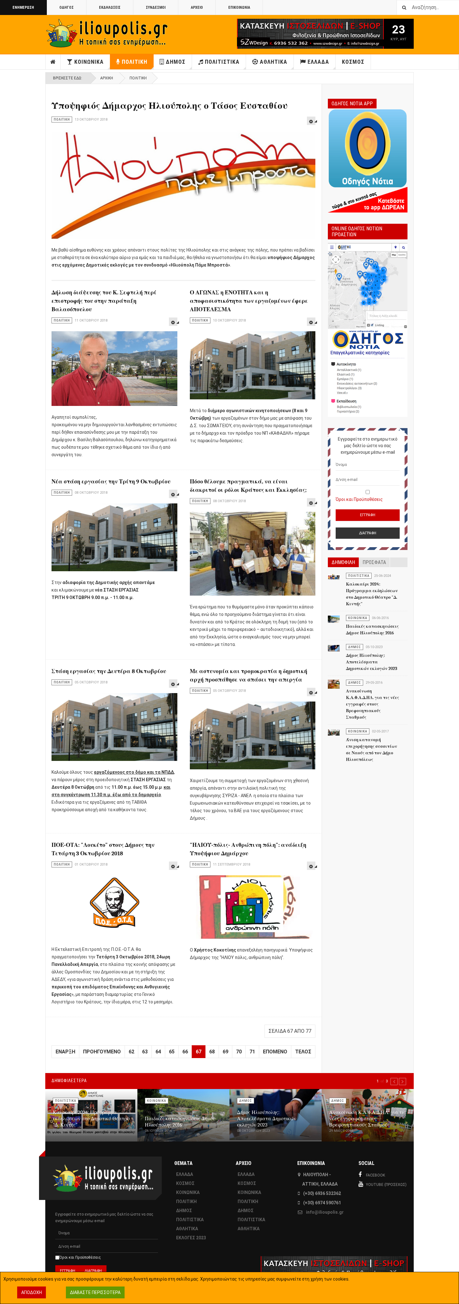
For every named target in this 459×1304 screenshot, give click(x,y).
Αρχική (106, 78)
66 (185, 1052)
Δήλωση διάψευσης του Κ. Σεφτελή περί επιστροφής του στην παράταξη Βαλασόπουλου (104, 301)
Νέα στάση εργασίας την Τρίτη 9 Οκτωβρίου (111, 481)
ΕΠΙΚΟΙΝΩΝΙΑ (239, 7)
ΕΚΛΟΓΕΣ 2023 (191, 1237)
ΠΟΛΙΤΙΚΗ (134, 61)
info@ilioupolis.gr (325, 1212)
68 (212, 1052)
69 (225, 1052)
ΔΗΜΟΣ (175, 61)
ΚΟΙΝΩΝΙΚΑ (89, 61)
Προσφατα (374, 562)
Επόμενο (275, 1052)
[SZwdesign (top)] (291, 34)
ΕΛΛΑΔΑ (318, 61)
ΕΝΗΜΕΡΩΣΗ (23, 7)
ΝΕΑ (53, 61)
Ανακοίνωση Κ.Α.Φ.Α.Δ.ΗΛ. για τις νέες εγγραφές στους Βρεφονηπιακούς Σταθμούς (372, 704)
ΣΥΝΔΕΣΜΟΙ (155, 7)
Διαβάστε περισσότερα (95, 1292)
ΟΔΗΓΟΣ (66, 7)
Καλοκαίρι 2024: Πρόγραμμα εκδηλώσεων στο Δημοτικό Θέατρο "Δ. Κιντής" (91, 1119)
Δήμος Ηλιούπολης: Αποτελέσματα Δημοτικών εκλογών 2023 (371, 662)
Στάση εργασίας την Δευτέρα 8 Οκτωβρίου (109, 671)
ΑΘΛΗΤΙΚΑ (273, 61)
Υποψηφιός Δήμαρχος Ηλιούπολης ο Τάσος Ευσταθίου (170, 105)
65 (172, 1052)
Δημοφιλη (343, 562)
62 (131, 1052)
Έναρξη (65, 1052)
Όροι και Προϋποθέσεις (359, 499)
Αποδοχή (31, 1292)
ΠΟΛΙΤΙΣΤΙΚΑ (222, 61)
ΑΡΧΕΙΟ (197, 7)
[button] (394, 1081)
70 (239, 1052)
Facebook (375, 1175)
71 (252, 1052)
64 (158, 1052)
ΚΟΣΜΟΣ (353, 61)
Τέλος (303, 1052)
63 (145, 1052)
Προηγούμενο (102, 1052)
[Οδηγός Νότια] (367, 159)
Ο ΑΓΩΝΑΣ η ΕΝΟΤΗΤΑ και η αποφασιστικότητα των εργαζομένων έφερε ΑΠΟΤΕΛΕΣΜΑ (249, 301)
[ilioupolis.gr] (107, 33)
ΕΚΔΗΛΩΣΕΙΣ (110, 7)
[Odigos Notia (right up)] (367, 330)
